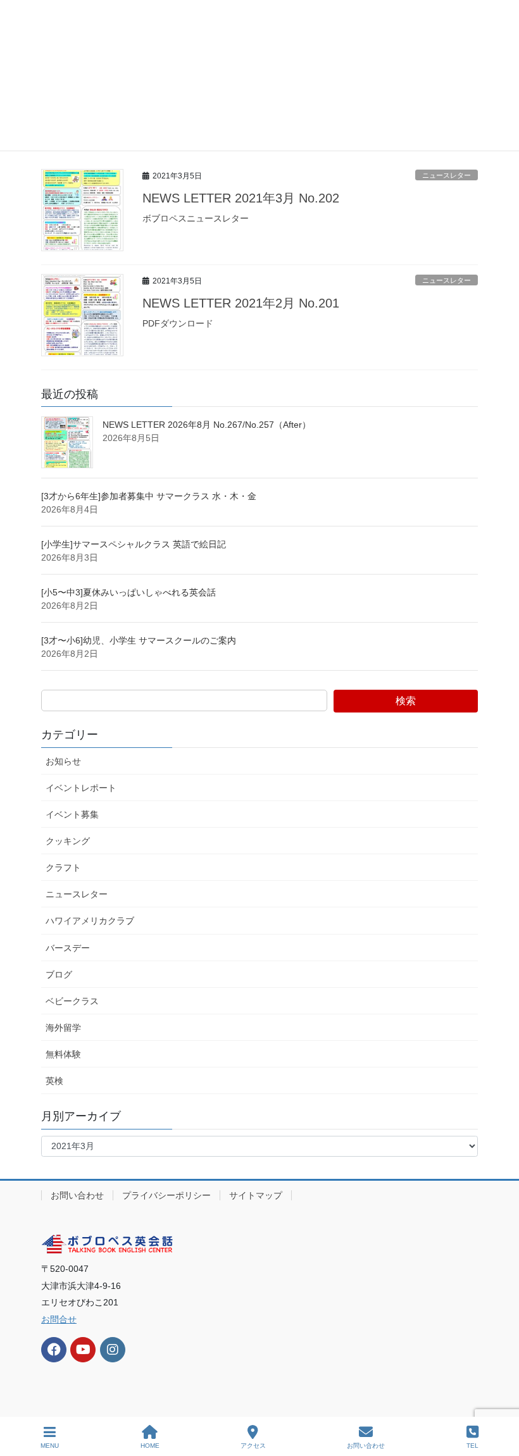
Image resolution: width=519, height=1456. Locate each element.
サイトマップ (255, 1195)
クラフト (63, 867)
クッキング (68, 841)
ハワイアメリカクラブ (90, 921)
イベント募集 (72, 814)
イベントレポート (81, 788)
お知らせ (63, 761)
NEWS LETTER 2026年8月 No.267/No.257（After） (207, 425)
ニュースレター (446, 175)
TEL (472, 1445)
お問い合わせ (77, 1195)
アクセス (253, 1445)
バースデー (68, 948)
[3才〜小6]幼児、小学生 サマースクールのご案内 (143, 640)
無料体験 (63, 1054)
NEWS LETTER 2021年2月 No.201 (240, 303)
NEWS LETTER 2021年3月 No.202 (240, 198)
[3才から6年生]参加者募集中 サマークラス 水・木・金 (148, 496)
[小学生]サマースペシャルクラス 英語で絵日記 (133, 544)
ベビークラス (72, 1001)
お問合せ (59, 1319)
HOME (150, 1445)
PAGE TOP (499, 1399)
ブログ (59, 974)
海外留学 (63, 1028)
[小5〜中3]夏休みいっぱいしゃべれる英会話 (128, 592)
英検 (54, 1081)
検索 (406, 700)
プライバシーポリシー (166, 1195)
